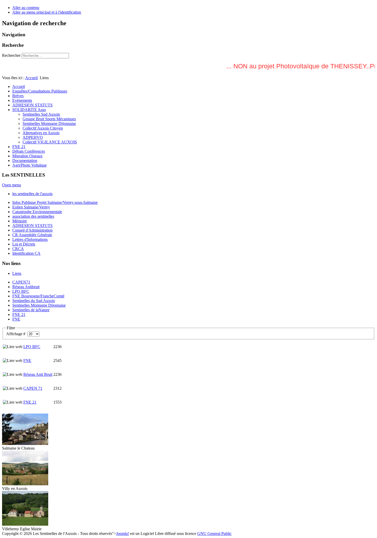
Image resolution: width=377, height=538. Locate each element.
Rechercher (11, 55)
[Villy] (25, 484)
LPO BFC (31, 346)
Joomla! (122, 533)
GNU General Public (214, 533)
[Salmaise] (25, 443)
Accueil (31, 78)
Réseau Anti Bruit (37, 374)
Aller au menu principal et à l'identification (46, 12)
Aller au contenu (25, 7)
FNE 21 (29, 402)
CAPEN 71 (32, 388)
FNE (27, 360)
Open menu (11, 185)
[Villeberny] (25, 524)
